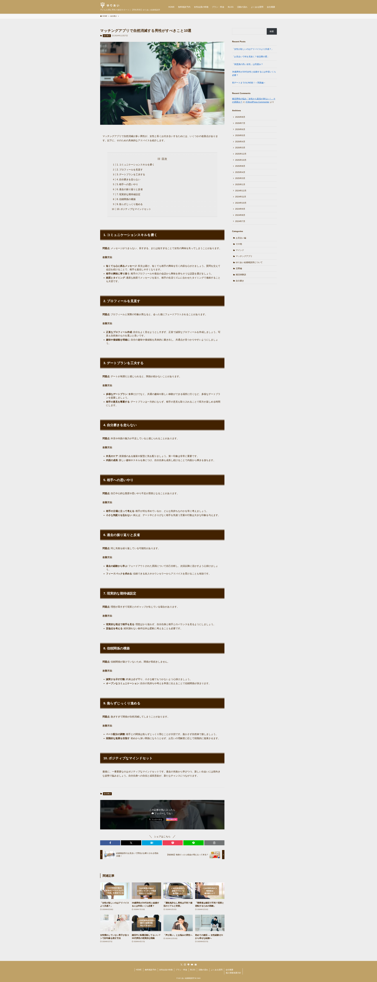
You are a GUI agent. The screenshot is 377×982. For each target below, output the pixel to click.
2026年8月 (240, 117)
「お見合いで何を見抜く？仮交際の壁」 (250, 56)
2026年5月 (240, 135)
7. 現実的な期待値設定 (128, 194)
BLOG (192, 970)
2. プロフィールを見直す (130, 169)
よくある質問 (217, 970)
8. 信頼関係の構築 (126, 199)
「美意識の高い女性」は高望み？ (247, 64)
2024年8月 (240, 215)
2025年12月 (240, 154)
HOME (139, 970)
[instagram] (185, 964)
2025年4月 (240, 172)
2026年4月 (240, 141)
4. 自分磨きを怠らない (128, 179)
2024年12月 (240, 190)
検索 (272, 31)
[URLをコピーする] (214, 842)
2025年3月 (240, 178)
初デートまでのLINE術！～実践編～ (249, 82)
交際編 (239, 268)
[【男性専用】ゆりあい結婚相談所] (109, 5)
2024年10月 (240, 203)
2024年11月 (240, 196)
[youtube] (192, 964)
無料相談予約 (150, 970)
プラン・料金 (181, 970)
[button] (110, 842)
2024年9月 (240, 209)
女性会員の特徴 (166, 970)
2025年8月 (240, 166)
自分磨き (107, 36)
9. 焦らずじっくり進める (130, 204)
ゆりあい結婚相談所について (249, 262)
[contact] (195, 964)
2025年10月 (240, 160)
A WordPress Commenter (257, 102)
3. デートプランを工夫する (131, 174)
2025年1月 (240, 184)
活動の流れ (203, 970)
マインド (240, 250)
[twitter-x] (181, 964)
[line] (188, 964)
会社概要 (229, 970)
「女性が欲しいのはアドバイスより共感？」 (252, 49)
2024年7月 (240, 221)
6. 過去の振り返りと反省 (130, 189)
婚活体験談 (241, 274)
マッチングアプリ (244, 256)
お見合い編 (241, 238)
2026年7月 (240, 123)
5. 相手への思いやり (127, 184)
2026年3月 (240, 147)
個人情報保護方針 (233, 973)
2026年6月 (240, 129)
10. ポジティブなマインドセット (134, 209)
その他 (239, 244)
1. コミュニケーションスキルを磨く (135, 164)
